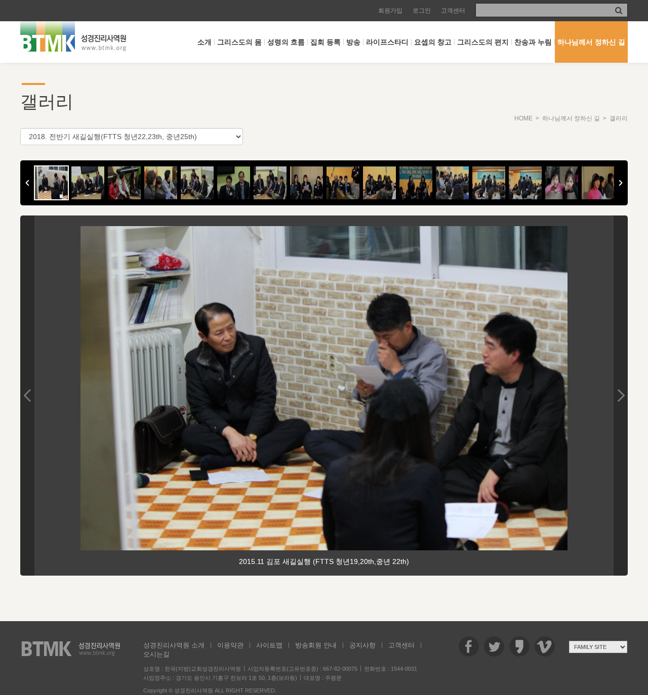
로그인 (422, 10)
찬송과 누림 (533, 42)
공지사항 (362, 645)
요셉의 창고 (433, 42)
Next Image (621, 395)
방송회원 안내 (316, 645)
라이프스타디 (387, 42)
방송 (353, 42)
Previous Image (27, 395)
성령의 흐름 (286, 42)
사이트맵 (269, 645)
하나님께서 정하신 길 (591, 42)
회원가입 (390, 10)
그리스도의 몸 (239, 42)
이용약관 (230, 645)
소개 (204, 42)
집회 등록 (325, 42)
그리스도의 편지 (483, 42)
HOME (523, 118)
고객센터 (453, 10)
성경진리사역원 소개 (174, 645)
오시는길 (156, 654)
